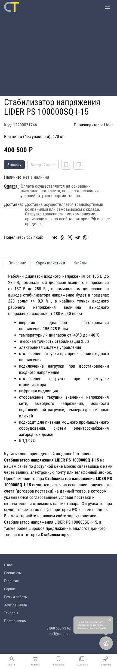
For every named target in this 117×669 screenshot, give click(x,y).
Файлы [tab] (80, 262)
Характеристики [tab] (50, 262)
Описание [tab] (17, 262)
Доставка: (13, 204)
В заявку (14, 165)
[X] (70, 237)
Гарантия (11, 581)
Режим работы (16, 597)
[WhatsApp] (85, 237)
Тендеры (11, 613)
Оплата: (11, 186)
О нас (8, 565)
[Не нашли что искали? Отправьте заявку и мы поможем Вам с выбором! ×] (106, 643)
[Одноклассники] (62, 237)
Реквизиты (13, 573)
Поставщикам (15, 621)
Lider (108, 124)
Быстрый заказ (43, 165)
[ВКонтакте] (54, 237)
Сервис (10, 589)
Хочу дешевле (15, 605)
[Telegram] (77, 237)
